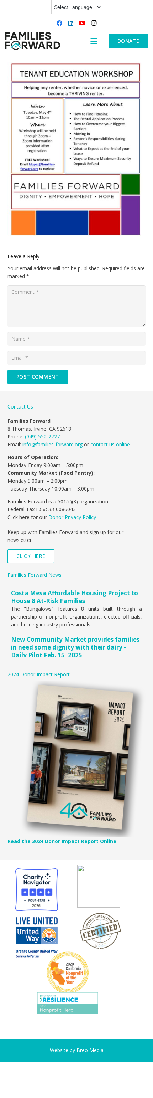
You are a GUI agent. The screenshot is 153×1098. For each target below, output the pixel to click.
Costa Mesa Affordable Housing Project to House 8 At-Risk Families (74, 597)
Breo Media (90, 1050)
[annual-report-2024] (76, 759)
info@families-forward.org (52, 444)
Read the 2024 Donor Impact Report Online (61, 841)
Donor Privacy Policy (72, 517)
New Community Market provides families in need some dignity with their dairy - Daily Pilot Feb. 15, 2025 (75, 647)
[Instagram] (93, 23)
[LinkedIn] (70, 23)
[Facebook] (59, 23)
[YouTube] (82, 23)
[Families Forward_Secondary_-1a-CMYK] (32, 41)
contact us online (110, 444)
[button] (93, 41)
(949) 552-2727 (42, 436)
